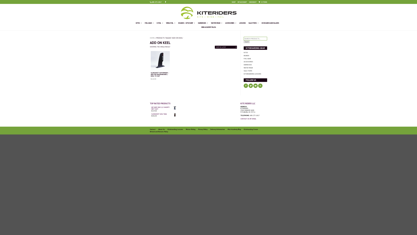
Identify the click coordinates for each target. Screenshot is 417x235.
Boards (246, 56)
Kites (138, 23)
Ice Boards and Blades (270, 23)
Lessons (242, 23)
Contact (153, 129)
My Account (242, 2)
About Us (161, 129)
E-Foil (159, 23)
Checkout (253, 2)
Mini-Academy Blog (208, 27)
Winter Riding (190, 129)
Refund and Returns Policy (159, 132)
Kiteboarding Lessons (252, 74)
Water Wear (215, 23)
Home (152, 38)
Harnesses (202, 23)
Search (247, 42)
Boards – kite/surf (185, 23)
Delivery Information (217, 129)
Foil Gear (148, 23)
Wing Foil (169, 23)
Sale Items (252, 23)
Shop (234, 2)
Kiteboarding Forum (251, 129)
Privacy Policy (203, 129)
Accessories (229, 23)
